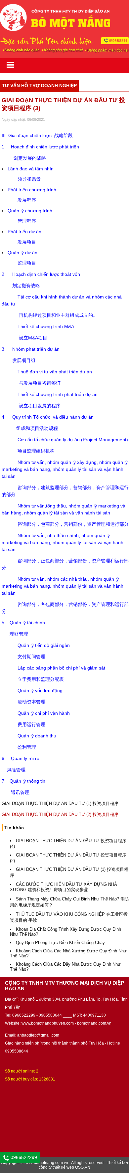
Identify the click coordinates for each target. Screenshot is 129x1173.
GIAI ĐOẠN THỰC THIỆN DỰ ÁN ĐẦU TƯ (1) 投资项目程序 (60, 803)
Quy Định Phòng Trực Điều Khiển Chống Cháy (60, 942)
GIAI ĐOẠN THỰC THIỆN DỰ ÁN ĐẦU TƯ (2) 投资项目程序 (60, 814)
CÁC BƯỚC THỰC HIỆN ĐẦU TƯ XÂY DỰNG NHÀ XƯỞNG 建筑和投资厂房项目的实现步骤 (63, 887)
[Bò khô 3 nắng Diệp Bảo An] (64, 29)
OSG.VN (82, 1167)
